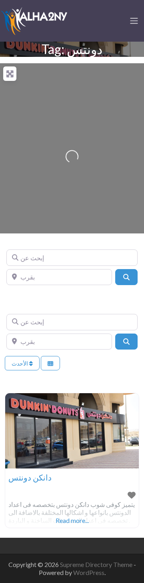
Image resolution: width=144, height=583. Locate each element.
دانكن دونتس (30, 477)
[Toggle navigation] (134, 20)
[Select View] (50, 363)
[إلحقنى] (34, 19)
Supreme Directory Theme (97, 564)
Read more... (72, 520)
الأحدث (20, 363)
